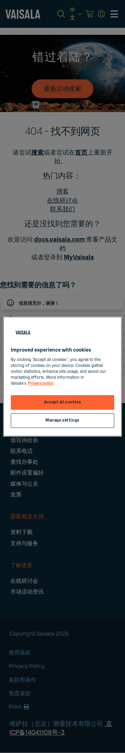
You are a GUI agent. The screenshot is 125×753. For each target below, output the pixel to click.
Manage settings (62, 420)
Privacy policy (40, 383)
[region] (62, 376)
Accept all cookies (62, 402)
